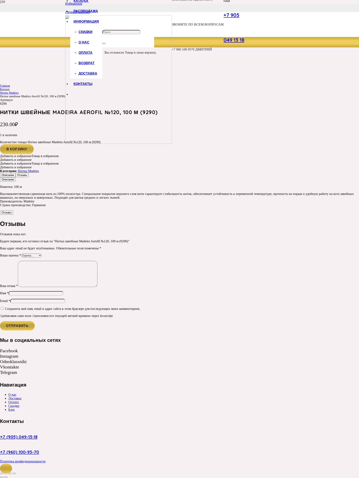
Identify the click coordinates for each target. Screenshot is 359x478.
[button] (6, 468)
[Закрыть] (104, 43)
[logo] (118, 142)
